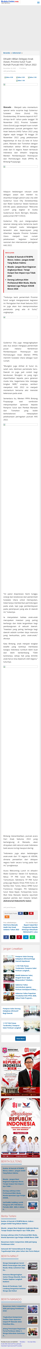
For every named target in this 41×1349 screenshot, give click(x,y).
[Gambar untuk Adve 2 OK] (32, 77)
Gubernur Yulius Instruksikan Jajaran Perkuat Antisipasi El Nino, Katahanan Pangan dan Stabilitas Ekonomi (25, 989)
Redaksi (22, 1342)
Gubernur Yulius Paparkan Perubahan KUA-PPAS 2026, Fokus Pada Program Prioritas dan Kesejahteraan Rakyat (26, 998)
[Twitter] (25, 913)
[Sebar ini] (6, 937)
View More (20, 1039)
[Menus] (38, 2)
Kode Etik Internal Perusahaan (11, 1344)
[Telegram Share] (26, 937)
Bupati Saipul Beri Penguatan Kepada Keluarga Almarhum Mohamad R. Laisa (30, 927)
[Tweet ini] (12, 937)
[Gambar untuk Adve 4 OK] (8, 77)
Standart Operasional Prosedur (11, 1346)
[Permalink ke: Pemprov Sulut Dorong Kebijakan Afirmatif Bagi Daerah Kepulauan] (8, 959)
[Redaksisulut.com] (11, 2)
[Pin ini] (19, 937)
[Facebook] (20, 913)
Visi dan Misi (32, 1342)
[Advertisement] (20, 27)
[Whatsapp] (32, 937)
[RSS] (7, 916)
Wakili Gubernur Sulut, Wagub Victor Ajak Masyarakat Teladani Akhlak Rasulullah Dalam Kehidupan (25, 980)
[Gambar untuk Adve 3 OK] (20, 77)
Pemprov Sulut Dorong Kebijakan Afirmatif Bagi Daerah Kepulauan (25, 958)
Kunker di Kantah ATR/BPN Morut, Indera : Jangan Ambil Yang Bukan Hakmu (20, 260)
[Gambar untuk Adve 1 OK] (20, 80)
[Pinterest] (31, 913)
